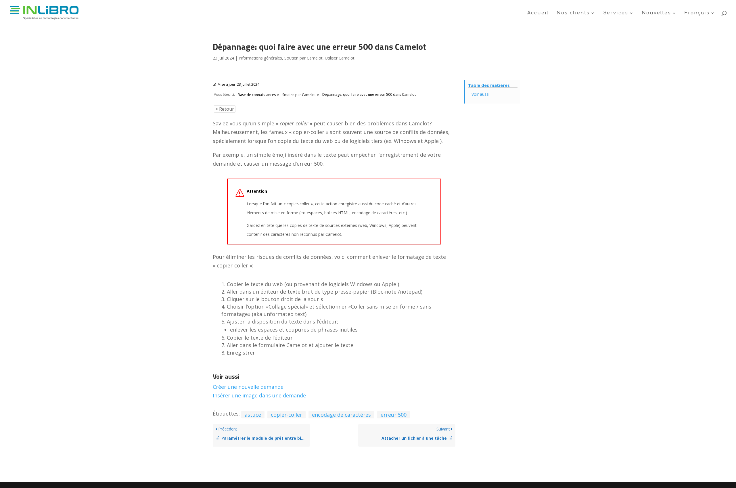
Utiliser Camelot (339, 58)
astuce (253, 414)
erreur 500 (394, 414)
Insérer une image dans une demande (259, 395)
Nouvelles (656, 13)
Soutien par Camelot (303, 58)
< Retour (224, 109)
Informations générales (260, 58)
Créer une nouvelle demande (248, 386)
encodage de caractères (341, 414)
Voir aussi (480, 94)
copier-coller (286, 414)
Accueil (538, 13)
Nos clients (573, 13)
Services (615, 13)
